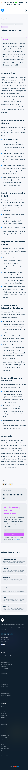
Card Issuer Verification (6, 658)
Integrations (4, 742)
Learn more (17, 4)
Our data (3, 711)
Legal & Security (5, 763)
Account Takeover (5, 691)
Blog (2, 19)
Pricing (2, 722)
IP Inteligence (4, 666)
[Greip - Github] (5, 634)
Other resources (5, 753)
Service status (14, 763)
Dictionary (8, 19)
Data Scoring (4, 673)
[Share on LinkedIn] (11, 495)
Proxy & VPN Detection (6, 664)
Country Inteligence (6, 671)
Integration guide (5, 735)
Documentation (4, 737)
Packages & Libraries (6, 740)
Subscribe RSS (23, 484)
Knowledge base (5, 748)
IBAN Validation (4, 660)
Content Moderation (6, 662)
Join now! (14, 534)
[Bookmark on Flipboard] (18, 495)
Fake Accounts (4, 686)
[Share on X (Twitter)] (4, 495)
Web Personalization (6, 695)
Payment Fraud (4, 684)
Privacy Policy (16, 539)
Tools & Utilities (4, 755)
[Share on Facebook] (7, 495)
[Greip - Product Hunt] (8, 634)
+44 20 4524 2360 (5, 639)
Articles (2, 744)
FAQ (9, 763)
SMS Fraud (3, 689)
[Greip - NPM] (11, 634)
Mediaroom (3, 713)
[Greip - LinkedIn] (2, 634)
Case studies (4, 715)
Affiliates (3, 717)
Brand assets (4, 724)
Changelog (3, 750)
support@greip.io (4, 641)
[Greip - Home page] (2, 10)
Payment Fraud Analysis (7, 655)
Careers (3, 719)
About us (3, 706)
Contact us (3, 709)
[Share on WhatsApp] (14, 495)
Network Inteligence (6, 668)
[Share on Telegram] (21, 495)
